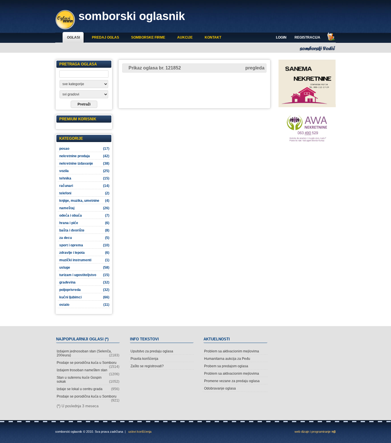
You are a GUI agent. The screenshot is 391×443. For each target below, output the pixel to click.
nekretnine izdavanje (84, 163)
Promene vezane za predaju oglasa (232, 381)
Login (281, 37)
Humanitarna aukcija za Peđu (227, 359)
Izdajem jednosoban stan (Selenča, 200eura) (88, 353)
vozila (84, 171)
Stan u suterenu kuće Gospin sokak (88, 380)
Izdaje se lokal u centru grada (88, 389)
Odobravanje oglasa (220, 388)
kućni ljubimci (84, 297)
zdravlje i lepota (84, 253)
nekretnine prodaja (84, 156)
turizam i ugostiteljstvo (84, 275)
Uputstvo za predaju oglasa (152, 351)
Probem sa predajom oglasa (226, 366)
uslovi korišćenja (139, 431)
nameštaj (84, 208)
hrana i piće (84, 223)
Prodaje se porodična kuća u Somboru (88, 363)
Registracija (307, 37)
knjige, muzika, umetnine (84, 201)
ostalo (84, 305)
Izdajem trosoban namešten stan (88, 371)
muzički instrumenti (84, 260)
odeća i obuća (84, 215)
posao (84, 149)
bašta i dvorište (84, 230)
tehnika (84, 178)
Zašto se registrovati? (147, 366)
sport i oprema (84, 245)
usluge (84, 268)
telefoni (84, 193)
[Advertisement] (194, 90)
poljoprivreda (84, 290)
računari (84, 186)
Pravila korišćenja (144, 359)
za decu (84, 238)
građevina (84, 282)
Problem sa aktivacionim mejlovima (231, 351)
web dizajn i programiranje (315, 431)
